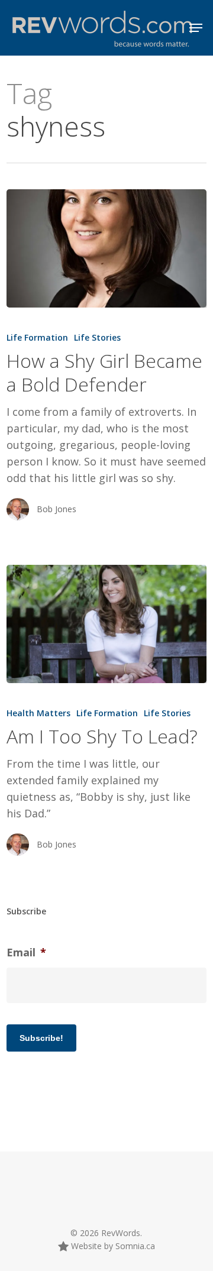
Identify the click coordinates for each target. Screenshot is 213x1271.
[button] (195, 28)
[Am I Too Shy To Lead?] (106, 624)
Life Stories (97, 337)
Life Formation (37, 337)
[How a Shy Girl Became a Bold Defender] (106, 248)
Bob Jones (56, 509)
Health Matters (38, 713)
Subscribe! (41, 1038)
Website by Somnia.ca (112, 1245)
